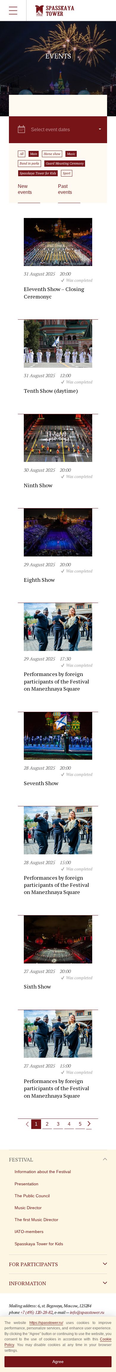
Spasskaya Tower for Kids (38, 173)
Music (71, 154)
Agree (58, 1361)
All (21, 154)
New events (25, 189)
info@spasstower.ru (87, 1312)
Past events (65, 189)
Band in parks (29, 163)
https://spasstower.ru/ (46, 1323)
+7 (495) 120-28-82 (37, 1312)
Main (33, 154)
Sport (66, 173)
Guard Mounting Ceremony (65, 163)
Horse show (52, 154)
